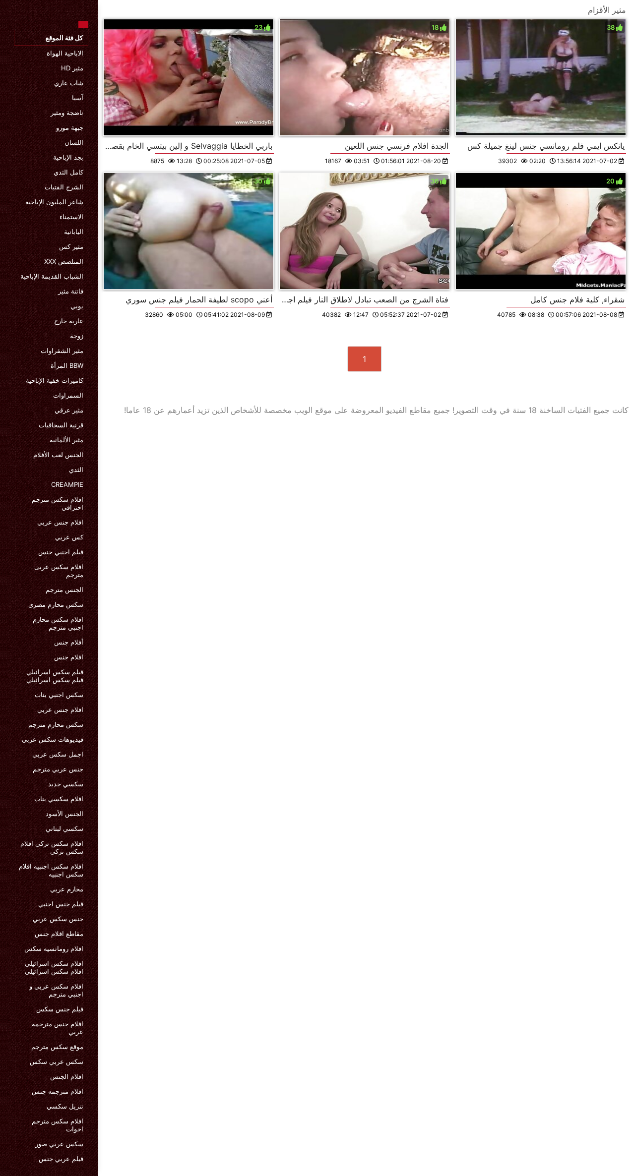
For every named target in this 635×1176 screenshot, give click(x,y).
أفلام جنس (68, 642)
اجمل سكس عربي (57, 754)
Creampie (67, 484)
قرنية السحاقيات (61, 425)
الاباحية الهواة (65, 53)
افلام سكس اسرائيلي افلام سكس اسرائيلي (54, 967)
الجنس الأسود (64, 814)
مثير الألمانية (66, 440)
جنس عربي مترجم (58, 769)
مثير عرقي (69, 410)
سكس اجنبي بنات (59, 695)
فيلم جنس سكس (59, 1009)
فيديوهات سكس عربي (52, 739)
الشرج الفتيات (64, 187)
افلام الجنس (66, 1076)
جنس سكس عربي (58, 919)
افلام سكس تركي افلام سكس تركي (51, 847)
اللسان (73, 142)
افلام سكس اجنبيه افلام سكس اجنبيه (51, 870)
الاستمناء (71, 217)
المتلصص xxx (63, 261)
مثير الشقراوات (62, 350)
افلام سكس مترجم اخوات (57, 1125)
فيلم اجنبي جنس (60, 552)
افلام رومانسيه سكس (53, 948)
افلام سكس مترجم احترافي (57, 503)
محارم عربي (66, 889)
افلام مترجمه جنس (57, 1091)
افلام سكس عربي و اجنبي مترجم (56, 990)
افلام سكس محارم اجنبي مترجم (58, 623)
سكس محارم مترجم (55, 724)
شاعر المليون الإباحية (54, 202)
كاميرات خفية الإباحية (54, 380)
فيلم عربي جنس (61, 1159)
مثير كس (71, 246)
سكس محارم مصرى (55, 604)
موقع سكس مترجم (57, 1047)
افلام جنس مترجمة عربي (57, 1028)
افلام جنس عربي (60, 522)
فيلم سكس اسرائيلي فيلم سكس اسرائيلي (54, 676)
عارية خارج (68, 321)
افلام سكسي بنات (58, 799)
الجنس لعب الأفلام (58, 455)
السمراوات (68, 395)
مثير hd (72, 68)
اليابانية (73, 231)
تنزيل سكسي (65, 1106)
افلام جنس (68, 657)
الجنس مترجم (64, 589)
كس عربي (69, 537)
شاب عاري (68, 83)
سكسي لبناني (64, 828)
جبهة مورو (69, 127)
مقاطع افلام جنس (59, 934)
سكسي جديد (65, 784)
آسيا (77, 98)
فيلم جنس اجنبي (60, 904)
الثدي (76, 469)
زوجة (76, 336)
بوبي (76, 306)
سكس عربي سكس (56, 1061)
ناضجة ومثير (67, 113)
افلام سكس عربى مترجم (58, 571)
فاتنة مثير (70, 291)
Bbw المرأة (67, 365)
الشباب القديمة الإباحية (51, 276)
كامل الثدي (68, 172)
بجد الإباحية (68, 157)
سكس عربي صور (59, 1144)
